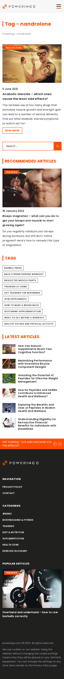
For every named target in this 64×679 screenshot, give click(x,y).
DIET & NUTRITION (13, 532)
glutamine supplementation (22, 311)
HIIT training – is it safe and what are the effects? (27, 443)
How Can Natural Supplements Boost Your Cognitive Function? (35, 349)
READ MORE (12, 130)
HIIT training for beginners (22, 292)
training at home (15, 286)
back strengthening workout (24, 274)
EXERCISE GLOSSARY (14, 551)
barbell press (13, 268)
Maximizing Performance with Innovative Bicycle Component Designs (35, 364)
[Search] (58, 146)
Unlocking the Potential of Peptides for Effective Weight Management (38, 378)
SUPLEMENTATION (13, 538)
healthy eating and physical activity (29, 323)
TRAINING (8, 526)
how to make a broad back (21, 305)
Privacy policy (12, 487)
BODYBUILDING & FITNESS (17, 520)
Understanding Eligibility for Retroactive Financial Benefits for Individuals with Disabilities (37, 424)
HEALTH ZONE (10, 544)
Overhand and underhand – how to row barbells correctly (30, 614)
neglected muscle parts (20, 280)
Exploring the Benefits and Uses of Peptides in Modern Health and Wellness (36, 408)
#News (7, 513)
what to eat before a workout (24, 317)
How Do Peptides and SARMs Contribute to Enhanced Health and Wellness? (37, 393)
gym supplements (15, 299)
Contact (8, 493)
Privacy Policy (41, 665)
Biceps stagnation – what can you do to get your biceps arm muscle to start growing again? (30, 220)
